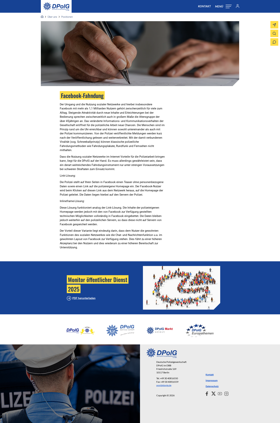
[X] (212, 393)
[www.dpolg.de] (42, 16)
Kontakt (204, 6)
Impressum (212, 380)
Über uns (52, 16)
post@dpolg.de (163, 385)
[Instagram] (225, 393)
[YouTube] (219, 393)
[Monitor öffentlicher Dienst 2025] (181, 288)
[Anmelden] (236, 6)
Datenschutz (212, 386)
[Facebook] (207, 393)
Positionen (67, 16)
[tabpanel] (80, 330)
